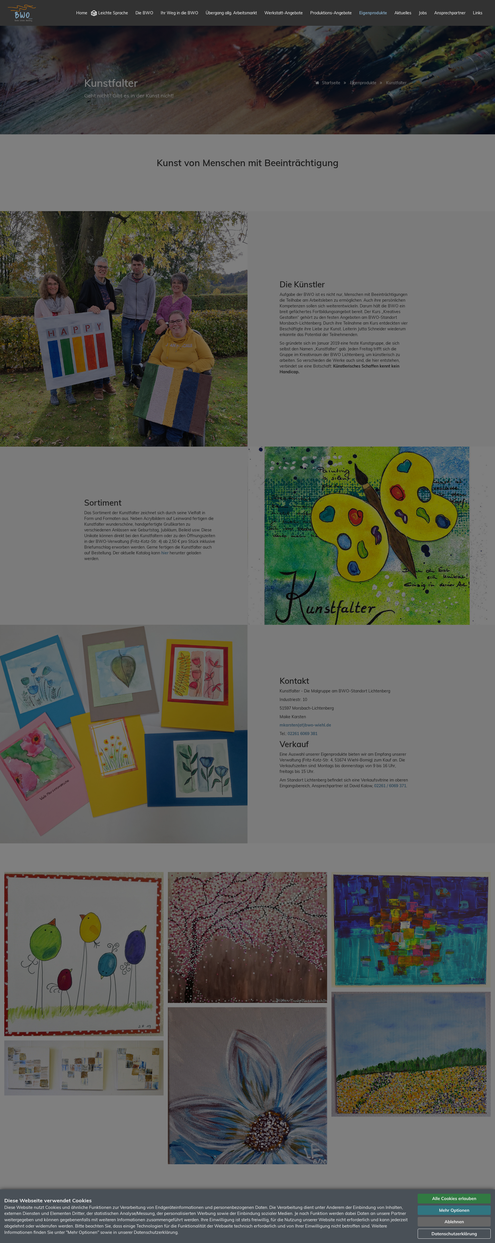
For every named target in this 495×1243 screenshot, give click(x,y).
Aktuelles (402, 12)
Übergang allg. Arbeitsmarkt (231, 12)
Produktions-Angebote (331, 12)
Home (81, 12)
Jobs (423, 12)
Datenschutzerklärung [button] (454, 1233)
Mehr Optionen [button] (454, 1210)
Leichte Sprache (113, 12)
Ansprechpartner (449, 12)
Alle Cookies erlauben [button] (454, 1198)
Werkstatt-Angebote (283, 12)
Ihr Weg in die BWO (179, 12)
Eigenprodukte (373, 12)
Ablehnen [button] (454, 1221)
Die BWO (144, 12)
